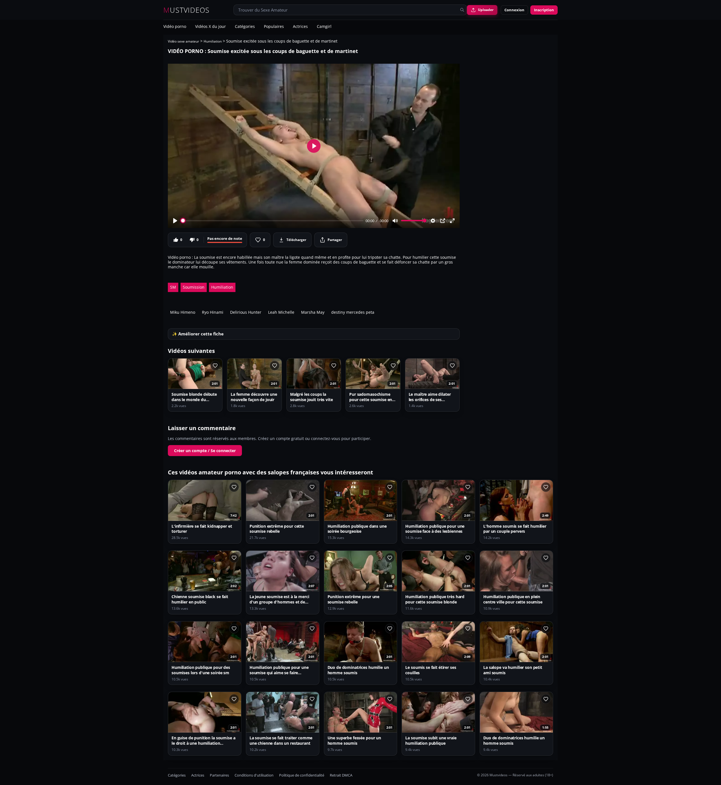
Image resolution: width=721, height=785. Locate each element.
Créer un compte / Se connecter (205, 450)
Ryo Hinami (212, 312)
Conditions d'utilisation (254, 775)
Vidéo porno (174, 27)
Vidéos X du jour (210, 27)
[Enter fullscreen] (452, 220)
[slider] (272, 220)
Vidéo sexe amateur (183, 41)
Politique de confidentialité (301, 775)
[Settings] (432, 220)
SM (173, 287)
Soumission (193, 287)
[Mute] (395, 220)
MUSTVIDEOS (186, 10)
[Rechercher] (462, 10)
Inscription (544, 9)
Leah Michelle (281, 312)
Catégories (245, 27)
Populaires (274, 27)
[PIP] (442, 220)
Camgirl (324, 27)
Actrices (300, 27)
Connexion (514, 9)
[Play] (175, 220)
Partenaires (219, 775)
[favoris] (215, 365)
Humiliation (213, 41)
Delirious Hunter (245, 312)
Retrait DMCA (341, 775)
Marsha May (312, 312)
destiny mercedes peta (352, 312)
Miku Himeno (182, 312)
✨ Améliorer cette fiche (198, 334)
